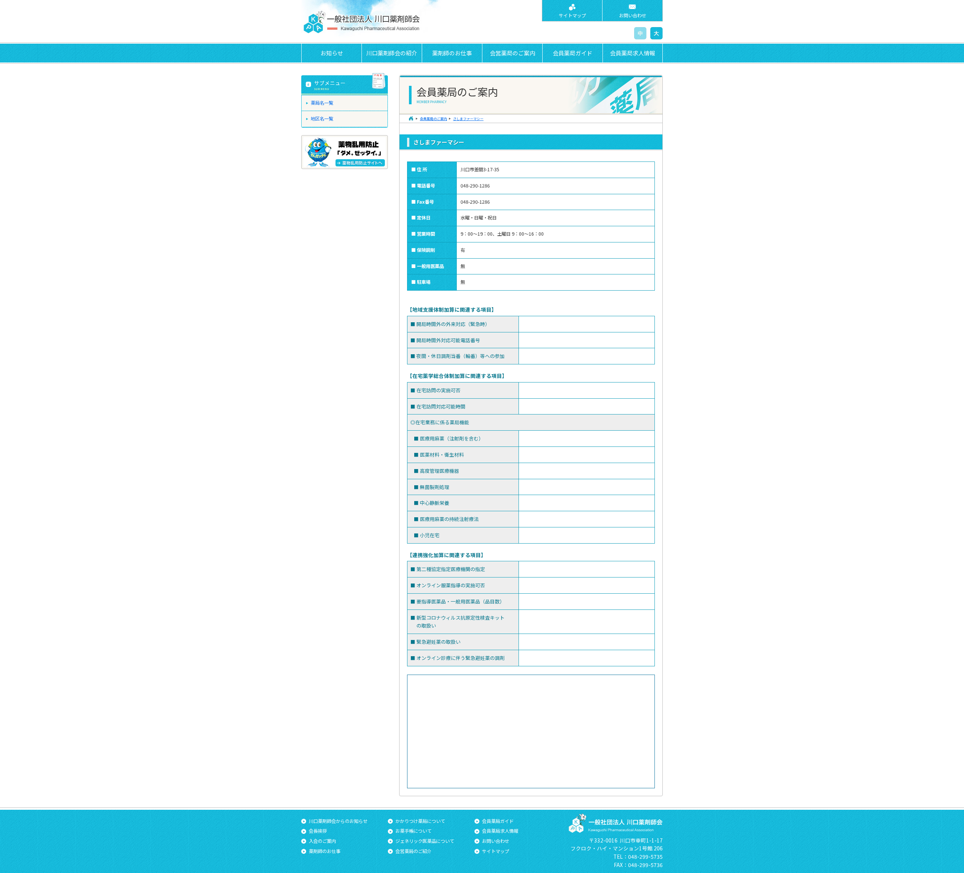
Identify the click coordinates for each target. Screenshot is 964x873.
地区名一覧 (322, 118)
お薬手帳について (413, 830)
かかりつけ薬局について (420, 821)
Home (411, 119)
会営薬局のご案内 (512, 53)
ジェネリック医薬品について (424, 841)
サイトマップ (572, 15)
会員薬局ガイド (572, 53)
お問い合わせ (632, 15)
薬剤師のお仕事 (452, 53)
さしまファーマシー (468, 118)
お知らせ (331, 53)
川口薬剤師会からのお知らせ (338, 821)
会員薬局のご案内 (433, 118)
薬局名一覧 (322, 102)
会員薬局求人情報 (632, 53)
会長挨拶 (318, 830)
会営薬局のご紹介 (413, 851)
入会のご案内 (322, 841)
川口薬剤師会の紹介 (391, 53)
